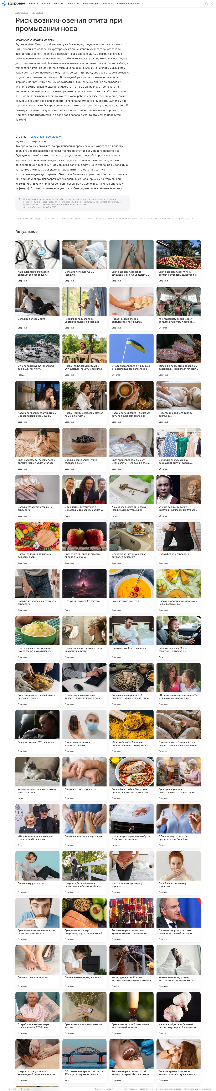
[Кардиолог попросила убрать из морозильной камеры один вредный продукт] (37, 403)
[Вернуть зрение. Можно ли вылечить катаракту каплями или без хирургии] (178, 1061)
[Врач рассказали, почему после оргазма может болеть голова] (37, 450)
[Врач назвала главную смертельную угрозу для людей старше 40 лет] (84, 920)
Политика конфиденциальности (197, 1089)
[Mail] (4, 3)
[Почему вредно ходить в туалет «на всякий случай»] (84, 638)
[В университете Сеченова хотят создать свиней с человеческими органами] (178, 732)
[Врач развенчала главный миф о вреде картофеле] (37, 685)
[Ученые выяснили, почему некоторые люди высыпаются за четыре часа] (178, 967)
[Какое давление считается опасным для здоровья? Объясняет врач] (37, 262)
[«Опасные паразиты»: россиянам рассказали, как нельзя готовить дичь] (178, 356)
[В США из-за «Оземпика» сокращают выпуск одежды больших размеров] (178, 450)
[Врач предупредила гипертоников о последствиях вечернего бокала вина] (178, 779)
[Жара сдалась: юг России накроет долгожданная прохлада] (131, 967)
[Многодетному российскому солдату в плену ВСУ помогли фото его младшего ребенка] (178, 309)
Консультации (21, 12)
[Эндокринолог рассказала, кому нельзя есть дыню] (178, 591)
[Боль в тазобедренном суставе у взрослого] (37, 591)
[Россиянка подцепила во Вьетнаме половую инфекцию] (84, 309)
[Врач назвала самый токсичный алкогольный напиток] (131, 1014)
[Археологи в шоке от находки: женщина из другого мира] (131, 497)
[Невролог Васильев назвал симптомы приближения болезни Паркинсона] (84, 873)
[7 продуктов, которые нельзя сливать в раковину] (131, 544)
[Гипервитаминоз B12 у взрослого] (37, 732)
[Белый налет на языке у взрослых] (178, 873)
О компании (14, 1089)
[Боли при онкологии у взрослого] (84, 967)
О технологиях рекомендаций (168, 1089)
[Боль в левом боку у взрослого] (131, 638)
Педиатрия (37, 12)
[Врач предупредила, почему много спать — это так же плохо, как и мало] (131, 450)
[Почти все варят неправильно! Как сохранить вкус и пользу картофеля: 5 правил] (37, 638)
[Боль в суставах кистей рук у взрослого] (37, 497)
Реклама (25, 1089)
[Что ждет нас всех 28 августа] (84, 591)
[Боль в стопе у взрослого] (37, 967)
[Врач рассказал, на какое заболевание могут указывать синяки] (131, 262)
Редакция (99, 1089)
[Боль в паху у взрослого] (37, 873)
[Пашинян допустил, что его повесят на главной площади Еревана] (178, 920)
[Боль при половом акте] (37, 309)
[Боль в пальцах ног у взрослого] (84, 826)
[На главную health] (15, 3)
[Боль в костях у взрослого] (84, 779)
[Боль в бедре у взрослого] (178, 544)
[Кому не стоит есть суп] (131, 591)
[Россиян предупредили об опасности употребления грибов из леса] (131, 685)
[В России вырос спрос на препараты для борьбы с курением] (178, 826)
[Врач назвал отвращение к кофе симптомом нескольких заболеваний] (37, 920)
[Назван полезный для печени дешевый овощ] (37, 544)
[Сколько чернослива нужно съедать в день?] (84, 450)
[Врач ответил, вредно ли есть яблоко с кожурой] (84, 544)
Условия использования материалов (121, 1089)
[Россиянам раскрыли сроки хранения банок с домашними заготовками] (131, 920)
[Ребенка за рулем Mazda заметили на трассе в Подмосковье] (178, 638)
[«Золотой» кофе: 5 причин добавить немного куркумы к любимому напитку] (131, 732)
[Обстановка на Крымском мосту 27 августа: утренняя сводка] (84, 1061)
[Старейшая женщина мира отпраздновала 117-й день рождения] (37, 1014)
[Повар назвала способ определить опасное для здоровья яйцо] (131, 309)
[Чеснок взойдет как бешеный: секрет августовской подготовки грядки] (178, 1014)
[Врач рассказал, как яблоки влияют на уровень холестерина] (178, 262)
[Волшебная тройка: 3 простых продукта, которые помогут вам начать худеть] (131, 779)
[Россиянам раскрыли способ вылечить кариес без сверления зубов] (131, 1061)
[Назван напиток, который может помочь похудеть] (84, 403)
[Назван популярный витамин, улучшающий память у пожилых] (84, 356)
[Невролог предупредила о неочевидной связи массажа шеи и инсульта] (37, 1061)
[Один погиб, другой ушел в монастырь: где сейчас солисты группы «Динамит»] (84, 497)
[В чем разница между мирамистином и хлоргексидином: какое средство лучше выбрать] (84, 732)
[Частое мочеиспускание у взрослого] (131, 873)
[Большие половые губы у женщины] (84, 262)
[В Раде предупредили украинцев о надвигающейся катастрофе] (131, 356)
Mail (4, 1089)
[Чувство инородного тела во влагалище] (178, 403)
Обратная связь (146, 1089)
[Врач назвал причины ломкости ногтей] (84, 1014)
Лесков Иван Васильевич (45, 136)
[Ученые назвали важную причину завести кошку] (37, 779)
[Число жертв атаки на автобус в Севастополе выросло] (131, 826)
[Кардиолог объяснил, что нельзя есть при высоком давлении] (131, 403)
